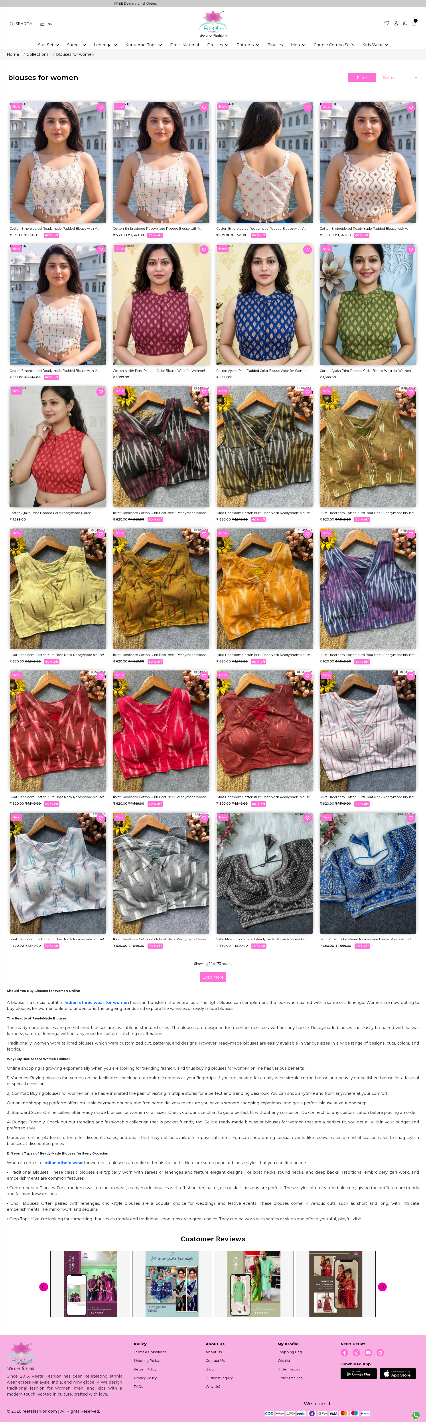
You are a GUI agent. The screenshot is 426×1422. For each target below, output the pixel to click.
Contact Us (215, 1360)
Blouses (275, 44)
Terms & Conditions (150, 1352)
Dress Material (184, 44)
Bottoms (246, 44)
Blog (210, 1369)
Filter (362, 78)
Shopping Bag (290, 1352)
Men (296, 44)
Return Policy (145, 1369)
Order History (289, 1369)
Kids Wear (373, 44)
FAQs (138, 1386)
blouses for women (75, 54)
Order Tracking (290, 1378)
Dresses (215, 44)
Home (13, 54)
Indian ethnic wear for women (97, 1002)
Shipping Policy (147, 1360)
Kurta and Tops (141, 44)
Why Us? (213, 1386)
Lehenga (103, 44)
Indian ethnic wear (63, 1162)
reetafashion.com (39, 1411)
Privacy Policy (145, 1378)
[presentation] (43, 1286)
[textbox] (47, 24)
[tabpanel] (213, 1287)
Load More (213, 977)
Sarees (74, 44)
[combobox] (48, 24)
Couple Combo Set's (334, 44)
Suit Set (46, 44)
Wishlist (284, 1360)
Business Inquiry (219, 1378)
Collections (38, 54)
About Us (214, 1352)
